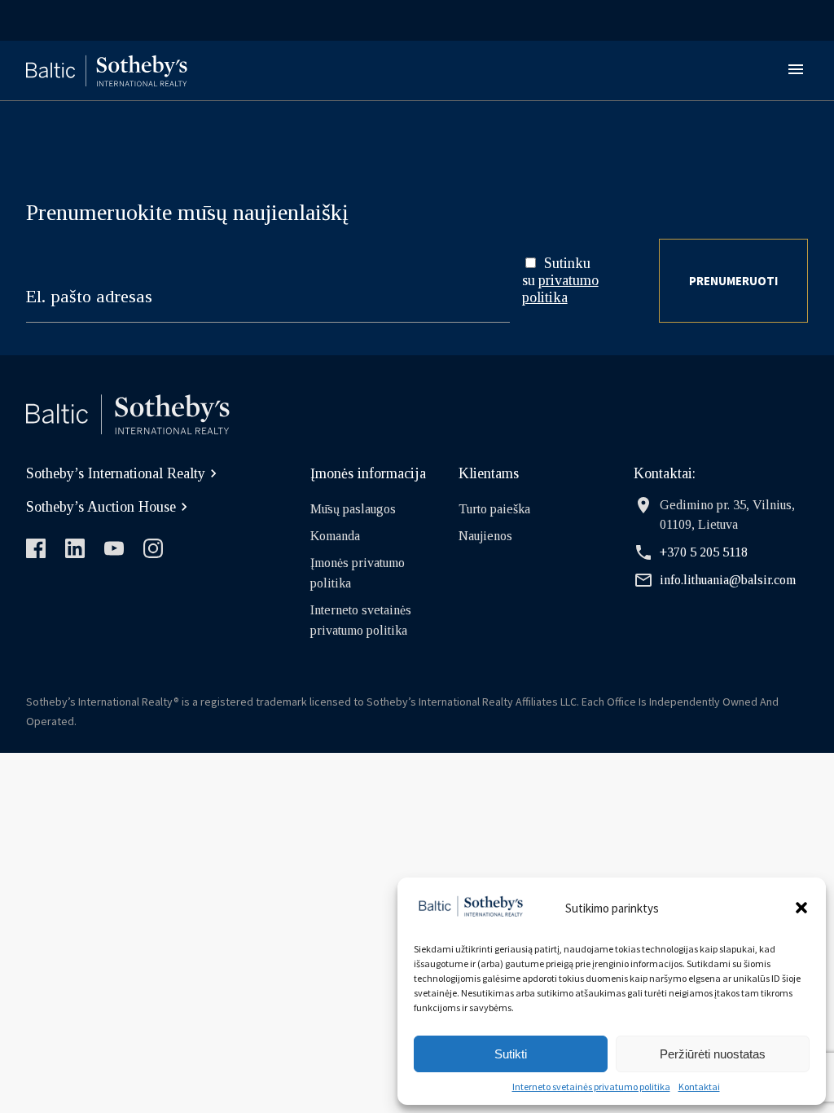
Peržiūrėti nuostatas (713, 1054)
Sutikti (510, 1054)
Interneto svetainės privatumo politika (591, 1086)
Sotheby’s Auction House (101, 507)
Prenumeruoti (733, 280)
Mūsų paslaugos (353, 509)
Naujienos (485, 536)
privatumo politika (560, 289)
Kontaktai (699, 1086)
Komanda (335, 536)
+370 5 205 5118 (704, 552)
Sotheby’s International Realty (115, 473)
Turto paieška (494, 509)
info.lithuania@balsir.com (728, 580)
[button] (801, 908)
